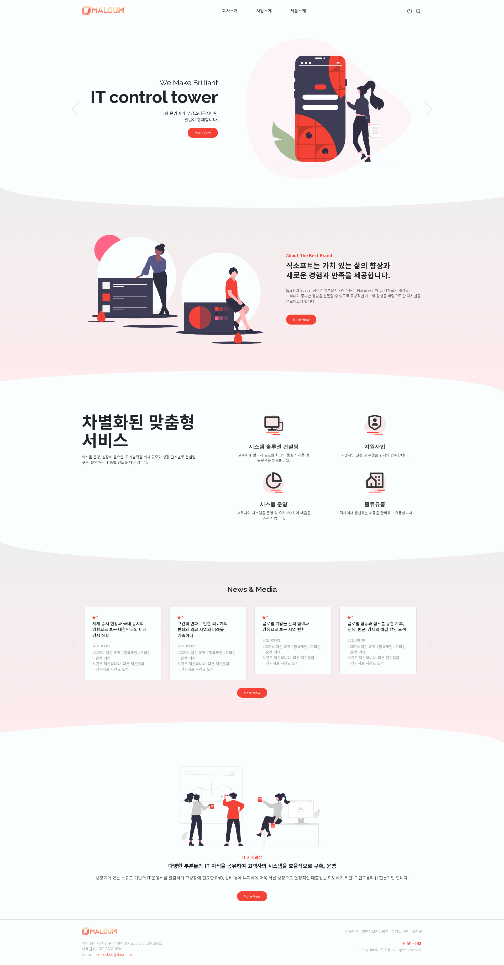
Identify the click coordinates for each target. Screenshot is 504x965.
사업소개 (264, 10)
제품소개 (298, 10)
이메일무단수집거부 (406, 931)
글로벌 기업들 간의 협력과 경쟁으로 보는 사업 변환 (202, 626)
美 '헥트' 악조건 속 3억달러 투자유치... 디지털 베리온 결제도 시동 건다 (378, 629)
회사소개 (230, 10)
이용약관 (352, 931)
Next (429, 109)
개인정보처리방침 (375, 931)
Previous (75, 109)
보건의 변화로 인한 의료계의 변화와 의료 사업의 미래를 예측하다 (119, 629)
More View (203, 133)
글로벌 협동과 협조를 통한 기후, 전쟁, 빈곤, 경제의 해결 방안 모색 (293, 626)
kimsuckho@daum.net (114, 954)
